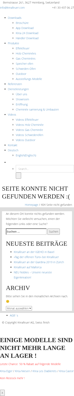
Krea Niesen (22, 371)
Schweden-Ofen (26, 69)
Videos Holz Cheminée (30, 125)
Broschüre (22, 23)
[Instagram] (65, 327)
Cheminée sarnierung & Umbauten (37, 109)
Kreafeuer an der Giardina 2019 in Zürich (39, 262)
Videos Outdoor (25, 140)
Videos (12, 114)
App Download (25, 28)
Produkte (13, 43)
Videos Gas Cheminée (29, 130)
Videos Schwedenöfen (29, 135)
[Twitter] (60, 327)
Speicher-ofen (24, 63)
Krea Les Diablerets (45, 371)
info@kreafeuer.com (12, 7)
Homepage (31, 205)
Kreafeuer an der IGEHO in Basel (34, 252)
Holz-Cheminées (26, 53)
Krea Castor (66, 371)
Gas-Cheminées (26, 58)
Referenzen (15, 84)
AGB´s (14, 315)
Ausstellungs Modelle (29, 79)
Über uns (21, 94)
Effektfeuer (22, 48)
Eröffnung (22, 104)
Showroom (22, 99)
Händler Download (27, 38)
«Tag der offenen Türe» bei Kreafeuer (36, 257)
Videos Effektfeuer (27, 119)
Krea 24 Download (27, 33)
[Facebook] (55, 327)
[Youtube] (70, 327)
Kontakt (12, 145)
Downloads (15, 18)
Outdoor (21, 74)
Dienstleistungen (18, 89)
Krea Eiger (6, 371)
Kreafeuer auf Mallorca (27, 267)
